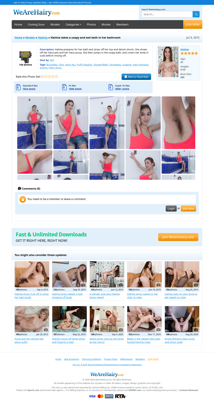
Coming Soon (36, 24)
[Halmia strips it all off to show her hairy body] (32, 274)
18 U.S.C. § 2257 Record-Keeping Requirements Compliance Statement (107, 364)
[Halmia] (168, 62)
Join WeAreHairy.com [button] (178, 237)
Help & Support (71, 359)
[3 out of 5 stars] (49, 76)
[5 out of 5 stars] (56, 76)
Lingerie (126, 64)
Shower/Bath (100, 64)
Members (122, 24)
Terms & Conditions (91, 359)
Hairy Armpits (140, 64)
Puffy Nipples (84, 64)
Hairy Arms (55, 67)
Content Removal (188, 390)
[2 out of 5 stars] (46, 76)
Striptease (115, 64)
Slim (61, 64)
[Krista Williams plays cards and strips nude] (182, 319)
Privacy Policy (111, 359)
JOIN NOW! (193, 24)
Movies (106, 24)
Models (55, 24)
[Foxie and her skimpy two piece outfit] (32, 319)
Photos (91, 24)
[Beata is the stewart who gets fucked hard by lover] (144, 319)
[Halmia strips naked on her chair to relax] (144, 274)
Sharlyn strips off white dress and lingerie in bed (68, 340)
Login (171, 208)
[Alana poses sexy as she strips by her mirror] (107, 319)
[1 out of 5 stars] (42, 76)
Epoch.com (33, 390)
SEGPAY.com (134, 390)
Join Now (188, 208)
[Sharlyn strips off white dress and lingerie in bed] (69, 319)
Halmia (43, 37)
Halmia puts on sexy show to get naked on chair (181, 295)
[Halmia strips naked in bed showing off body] (69, 274)
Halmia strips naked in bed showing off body (67, 295)
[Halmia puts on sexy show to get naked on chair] (182, 274)
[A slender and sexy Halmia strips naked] (107, 274)
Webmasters (126, 359)
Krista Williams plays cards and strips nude (180, 340)
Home (18, 24)
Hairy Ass (70, 64)
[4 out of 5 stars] (53, 76)
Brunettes (52, 64)
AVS (52, 60)
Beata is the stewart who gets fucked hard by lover (143, 340)
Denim (43, 67)
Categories (72, 24)
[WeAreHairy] (107, 374)
